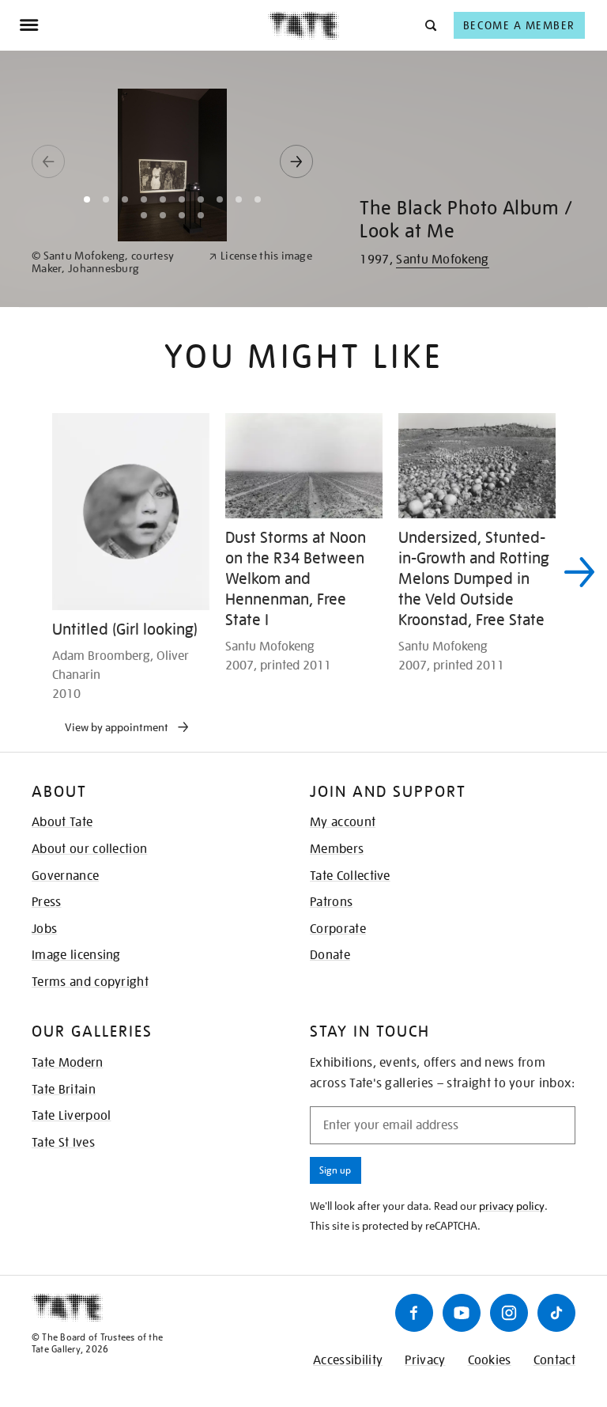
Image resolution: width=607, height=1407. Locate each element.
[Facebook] (414, 1313)
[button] (429, 25)
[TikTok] (556, 1313)
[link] (113, 262)
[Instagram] (509, 1313)
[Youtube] (462, 1313)
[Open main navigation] (143, 25)
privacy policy (512, 1206)
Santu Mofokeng (442, 259)
